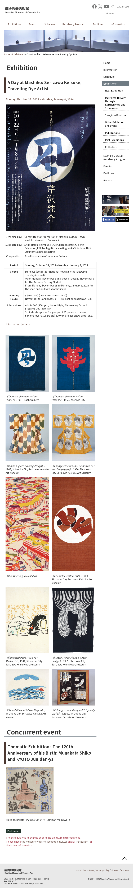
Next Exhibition (114, 90)
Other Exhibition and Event (114, 123)
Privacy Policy (102, 870)
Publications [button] (13, 830)
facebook (52, 841)
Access (110, 13)
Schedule (49, 24)
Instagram (82, 841)
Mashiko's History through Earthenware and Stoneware (115, 103)
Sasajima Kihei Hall (116, 115)
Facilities (98, 24)
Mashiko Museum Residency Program (114, 157)
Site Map (115, 870)
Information (118, 24)
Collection (111, 147)
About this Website (85, 870)
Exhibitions (14, 24)
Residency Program (73, 24)
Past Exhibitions (114, 140)
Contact (125, 870)
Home (7, 54)
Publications (112, 132)
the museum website (33, 841)
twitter (63, 841)
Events (33, 24)
